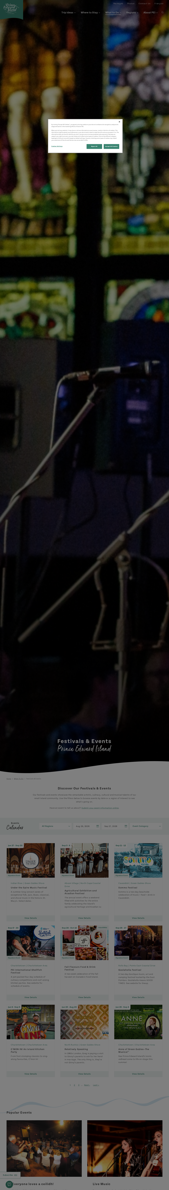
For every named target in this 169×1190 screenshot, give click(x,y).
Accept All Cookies (111, 146)
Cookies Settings (57, 146)
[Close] (119, 121)
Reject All (94, 146)
